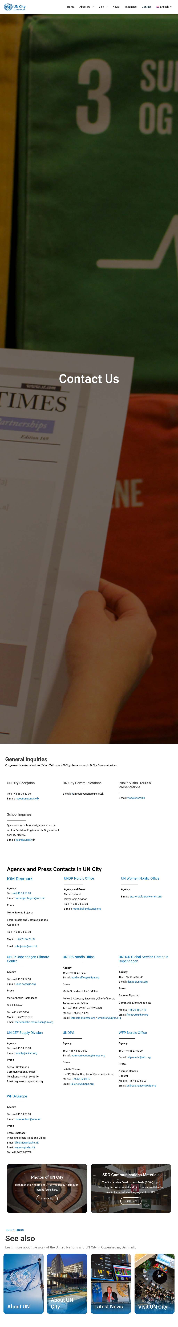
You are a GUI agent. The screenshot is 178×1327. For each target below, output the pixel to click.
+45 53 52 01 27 (81, 1079)
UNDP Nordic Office (79, 878)
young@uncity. (24, 839)
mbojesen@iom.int (26, 946)
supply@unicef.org (26, 1053)
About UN (18, 1307)
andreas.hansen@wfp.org (141, 1085)
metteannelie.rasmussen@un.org (34, 1022)
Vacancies (130, 6)
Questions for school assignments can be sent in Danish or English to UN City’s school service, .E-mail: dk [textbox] (33, 833)
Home (70, 6)
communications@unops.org (88, 1055)
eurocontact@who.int (28, 1119)
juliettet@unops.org (82, 1083)
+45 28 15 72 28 (137, 1009)
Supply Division (31, 1033)
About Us (84, 6)
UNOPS (68, 1033)
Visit (101, 6)
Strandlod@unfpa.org (83, 1017)
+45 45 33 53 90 (22, 893)
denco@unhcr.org (137, 981)
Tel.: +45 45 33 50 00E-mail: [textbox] (23, 796)
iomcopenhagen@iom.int (30, 898)
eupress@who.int (25, 1147)
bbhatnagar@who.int (27, 1142)
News (116, 6)
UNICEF (13, 1033)
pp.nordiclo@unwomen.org (145, 896)
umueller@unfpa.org (109, 1017)
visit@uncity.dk (136, 797)
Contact (146, 6)
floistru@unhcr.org (137, 1014)
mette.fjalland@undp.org (87, 908)
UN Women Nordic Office (140, 878)
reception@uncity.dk (27, 798)
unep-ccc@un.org (26, 984)
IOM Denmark (20, 878)
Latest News (108, 1307)
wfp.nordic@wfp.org (139, 1057)
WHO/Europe (17, 1096)
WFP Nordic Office (133, 1033)
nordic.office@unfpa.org (85, 977)
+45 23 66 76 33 (25, 939)
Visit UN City (152, 1307)
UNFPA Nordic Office (79, 957)
